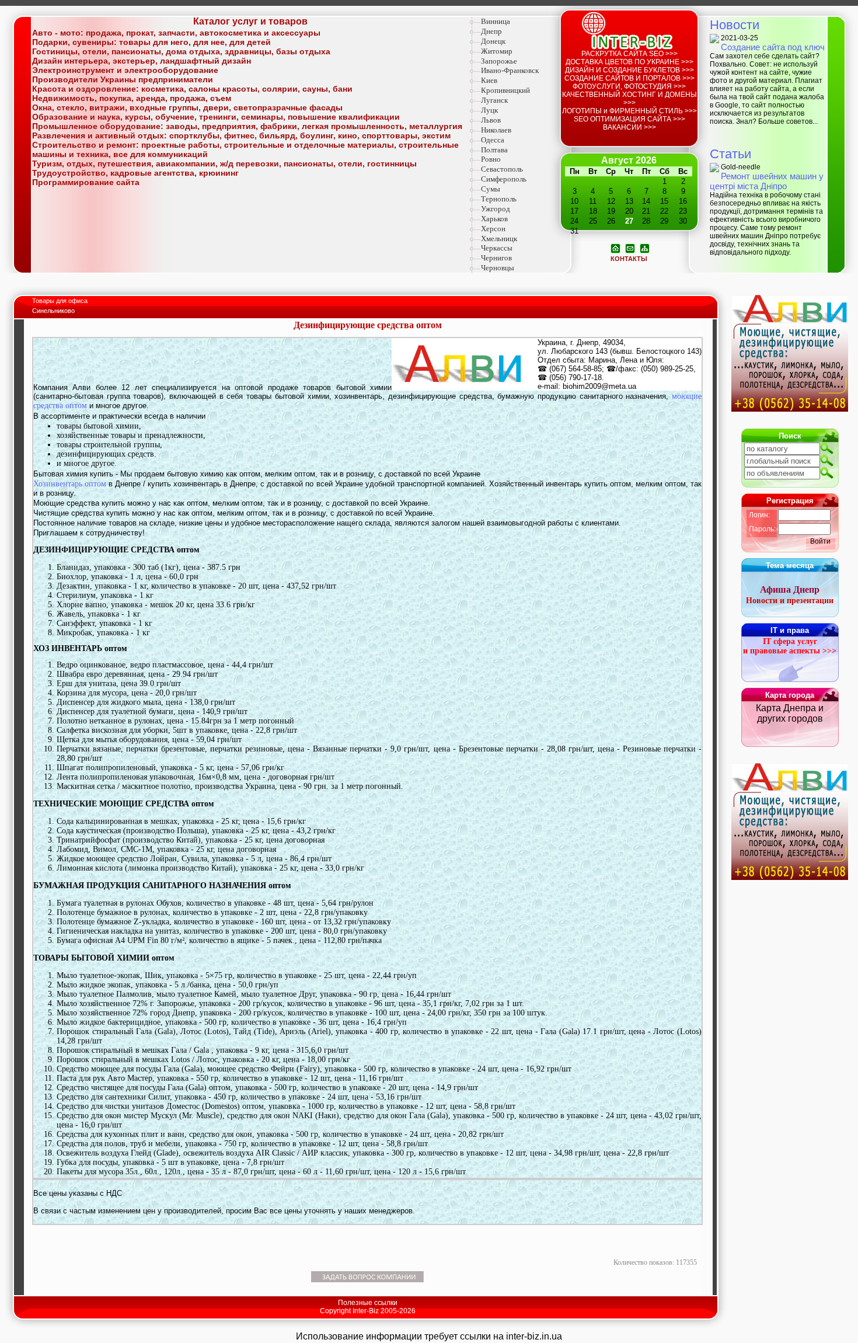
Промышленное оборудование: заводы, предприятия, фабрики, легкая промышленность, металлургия (247, 126)
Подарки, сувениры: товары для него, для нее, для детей (151, 42)
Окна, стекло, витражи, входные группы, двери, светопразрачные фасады (187, 107)
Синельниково (53, 310)
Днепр (491, 31)
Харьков (494, 218)
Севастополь (502, 169)
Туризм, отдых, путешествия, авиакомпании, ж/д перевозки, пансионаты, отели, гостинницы (224, 163)
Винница (495, 21)
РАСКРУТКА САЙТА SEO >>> (629, 54)
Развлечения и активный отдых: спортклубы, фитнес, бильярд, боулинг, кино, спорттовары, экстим (241, 135)
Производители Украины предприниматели (122, 79)
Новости (734, 25)
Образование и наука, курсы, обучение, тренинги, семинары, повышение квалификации (216, 116)
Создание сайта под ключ (773, 47)
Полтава (494, 149)
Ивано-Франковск (510, 70)
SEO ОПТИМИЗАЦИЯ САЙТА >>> (629, 119)
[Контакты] (630, 247)
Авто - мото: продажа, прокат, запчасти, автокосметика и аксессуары (176, 32)
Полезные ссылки (367, 1303)
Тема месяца (790, 565)
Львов (491, 120)
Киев (489, 80)
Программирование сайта (85, 182)
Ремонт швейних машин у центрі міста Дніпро (767, 181)
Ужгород (495, 208)
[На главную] (615, 247)
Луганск (494, 100)
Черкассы (496, 247)
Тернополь (499, 198)
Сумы (490, 189)
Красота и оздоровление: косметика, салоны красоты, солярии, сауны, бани (192, 88)
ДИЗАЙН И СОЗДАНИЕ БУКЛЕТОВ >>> (629, 70)
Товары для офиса (60, 300)
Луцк (489, 110)
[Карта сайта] (645, 247)
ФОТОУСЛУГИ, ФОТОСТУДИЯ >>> (629, 86)
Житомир (496, 51)
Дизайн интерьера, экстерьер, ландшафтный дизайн (141, 60)
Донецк (493, 41)
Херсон (493, 228)
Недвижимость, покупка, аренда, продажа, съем (131, 98)
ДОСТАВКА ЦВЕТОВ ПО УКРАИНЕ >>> (629, 62)
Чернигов (496, 257)
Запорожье (499, 61)
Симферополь (503, 179)
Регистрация (790, 500)
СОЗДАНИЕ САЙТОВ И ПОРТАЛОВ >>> (629, 78)
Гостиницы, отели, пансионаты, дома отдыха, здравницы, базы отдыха (181, 51)
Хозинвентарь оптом (69, 483)
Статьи (730, 154)
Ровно (491, 159)
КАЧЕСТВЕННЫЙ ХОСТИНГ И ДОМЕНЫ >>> (629, 99)
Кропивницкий (505, 90)
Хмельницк (499, 238)
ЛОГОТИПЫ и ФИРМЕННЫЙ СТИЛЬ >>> (629, 111)
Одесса (492, 139)
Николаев (496, 130)
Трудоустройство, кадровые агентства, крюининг (135, 173)
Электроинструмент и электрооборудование (125, 70)
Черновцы (497, 267)
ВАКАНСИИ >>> (629, 127)
